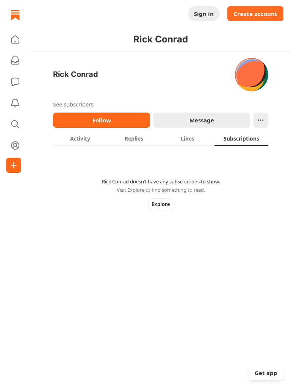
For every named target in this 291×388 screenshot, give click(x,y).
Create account (255, 13)
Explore (161, 204)
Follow (101, 120)
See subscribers (73, 104)
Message (201, 120)
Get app (266, 373)
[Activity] (15, 103)
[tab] (80, 138)
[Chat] (15, 82)
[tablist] (160, 138)
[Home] (15, 15)
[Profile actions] (260, 120)
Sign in (204, 13)
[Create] (13, 165)
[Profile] (15, 145)
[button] (15, 39)
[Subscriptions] (15, 61)
